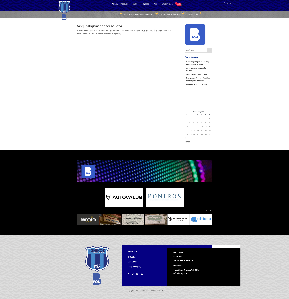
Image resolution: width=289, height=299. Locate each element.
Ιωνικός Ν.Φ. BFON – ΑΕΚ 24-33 (197, 84)
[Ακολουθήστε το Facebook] (224, 3)
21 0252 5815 (183, 261)
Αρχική (115, 4)
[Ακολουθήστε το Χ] (133, 274)
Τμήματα (145, 4)
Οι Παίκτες (132, 262)
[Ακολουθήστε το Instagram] (234, 3)
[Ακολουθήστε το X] (227, 3)
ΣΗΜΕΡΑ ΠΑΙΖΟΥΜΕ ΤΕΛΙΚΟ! (197, 74)
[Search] (209, 50)
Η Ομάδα (131, 257)
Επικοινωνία (167, 4)
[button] (210, 210)
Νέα (155, 4)
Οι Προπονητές (134, 266)
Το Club (133, 4)
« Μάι (187, 142)
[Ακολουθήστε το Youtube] (230, 3)
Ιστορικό (124, 4)
